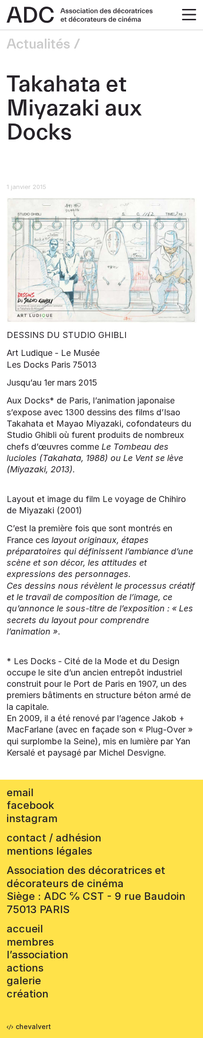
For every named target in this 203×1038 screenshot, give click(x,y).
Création (28, 994)
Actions (25, 968)
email (20, 792)
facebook (30, 805)
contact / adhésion (54, 838)
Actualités (38, 44)
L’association (37, 954)
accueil (25, 929)
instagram (32, 818)
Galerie (24, 980)
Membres (30, 942)
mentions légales (49, 851)
